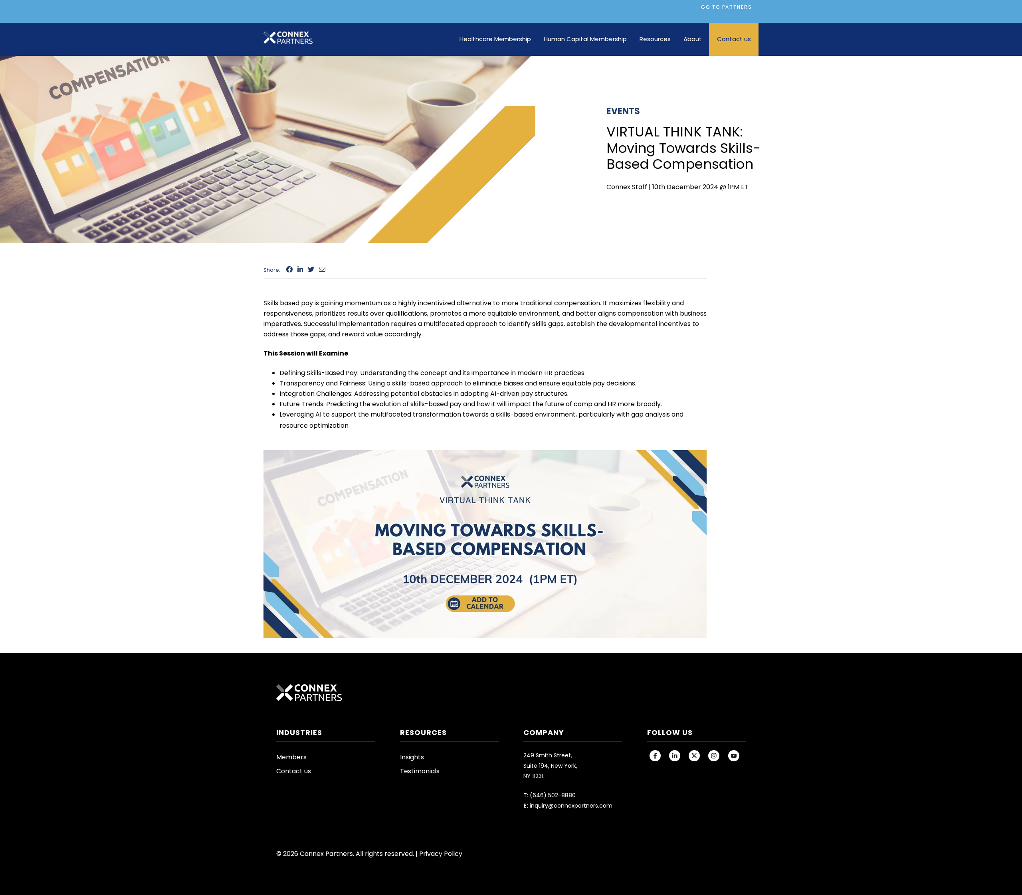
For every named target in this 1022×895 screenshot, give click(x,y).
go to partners (726, 7)
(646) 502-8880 (553, 795)
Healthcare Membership (495, 39)
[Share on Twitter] (311, 269)
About (692, 39)
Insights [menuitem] (412, 757)
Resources (655, 39)
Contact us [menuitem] (293, 771)
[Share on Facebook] (289, 269)
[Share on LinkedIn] (300, 269)
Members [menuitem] (291, 757)
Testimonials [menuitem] (420, 771)
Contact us (734, 39)
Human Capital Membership (585, 39)
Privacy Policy (440, 853)
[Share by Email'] (322, 269)
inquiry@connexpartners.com (571, 806)
